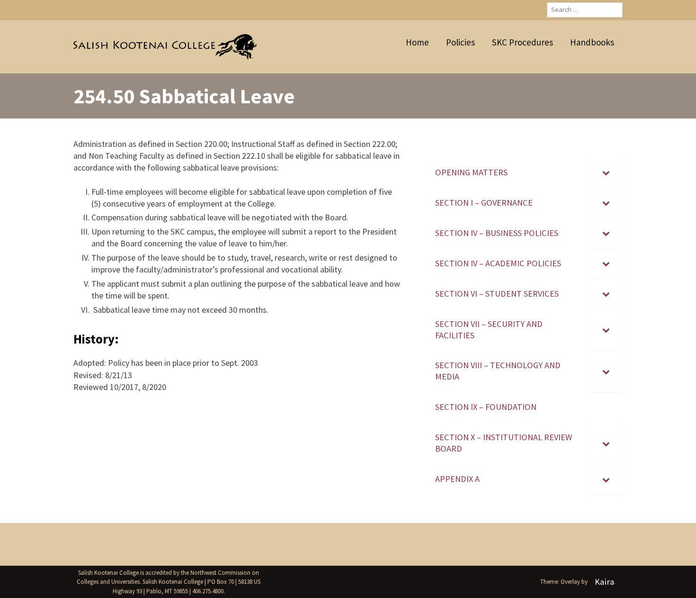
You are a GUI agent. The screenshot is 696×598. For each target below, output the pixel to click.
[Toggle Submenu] (606, 172)
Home (417, 42)
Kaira (604, 581)
